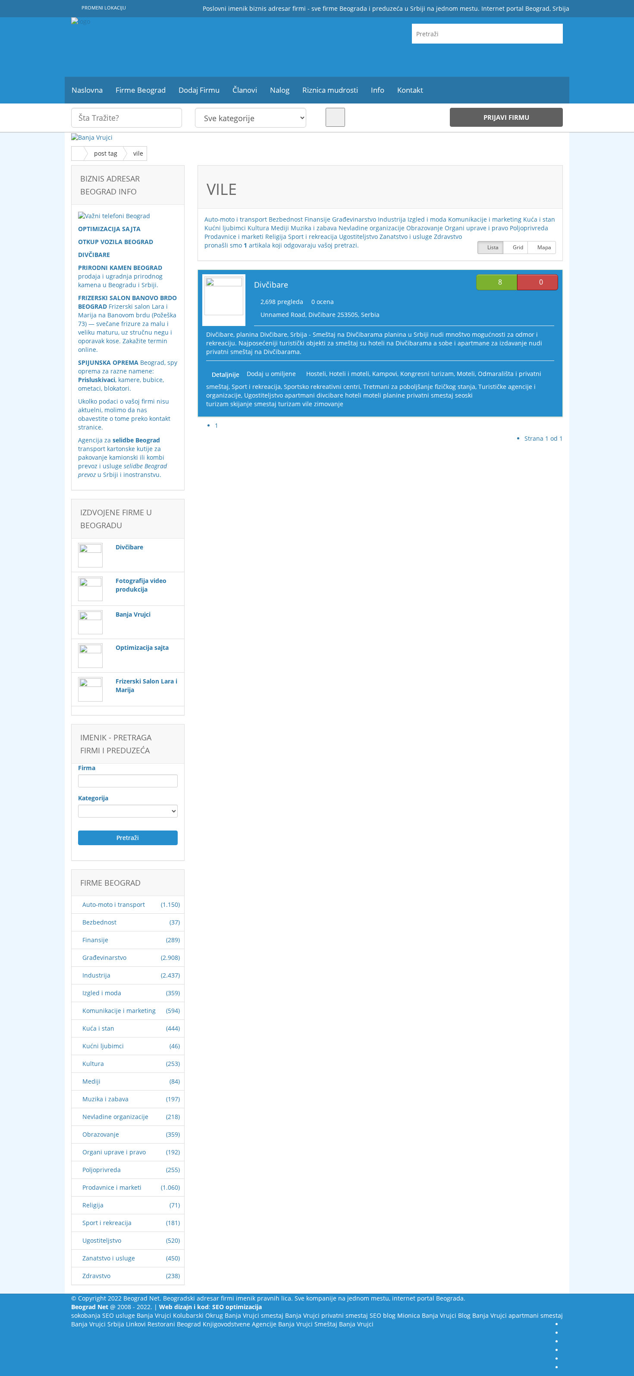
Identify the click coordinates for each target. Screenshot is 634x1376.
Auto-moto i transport (113, 904)
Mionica (408, 1315)
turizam (289, 404)
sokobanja (85, 1315)
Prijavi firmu (506, 117)
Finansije (95, 940)
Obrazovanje (100, 1134)
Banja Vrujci (154, 1315)
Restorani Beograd (174, 1324)
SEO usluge (118, 1315)
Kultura (93, 1063)
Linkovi (136, 1324)
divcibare (330, 395)
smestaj (265, 404)
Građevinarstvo (104, 957)
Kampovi (384, 374)
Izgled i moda (101, 993)
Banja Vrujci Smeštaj (307, 1324)
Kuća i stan (98, 1028)
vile (138, 153)
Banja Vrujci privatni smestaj (326, 1315)
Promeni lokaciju (103, 7)
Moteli (466, 374)
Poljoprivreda (101, 1170)
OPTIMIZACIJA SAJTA (109, 229)
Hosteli (316, 374)
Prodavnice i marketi (111, 1187)
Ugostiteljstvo (101, 1240)
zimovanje (328, 404)
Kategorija (93, 798)
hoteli (353, 395)
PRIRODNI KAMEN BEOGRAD (120, 267)
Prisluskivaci (96, 380)
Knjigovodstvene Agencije (239, 1324)
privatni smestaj (430, 395)
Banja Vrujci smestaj (254, 1315)
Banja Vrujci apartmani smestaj (517, 1315)
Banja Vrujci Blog (446, 1315)
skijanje (241, 404)
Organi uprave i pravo (114, 1152)
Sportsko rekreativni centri (322, 386)
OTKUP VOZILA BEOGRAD (115, 242)
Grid (517, 247)
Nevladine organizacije (115, 1117)
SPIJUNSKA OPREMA (108, 362)
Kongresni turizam (427, 374)
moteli (372, 395)
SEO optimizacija (237, 1307)
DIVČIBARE (94, 255)
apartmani (300, 395)
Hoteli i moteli (349, 374)
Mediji (91, 1081)
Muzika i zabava (105, 1099)
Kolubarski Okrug (198, 1315)
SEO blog (382, 1315)
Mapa (543, 247)
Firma (86, 768)
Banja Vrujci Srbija (97, 1324)
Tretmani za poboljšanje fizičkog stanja (419, 386)
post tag (105, 153)
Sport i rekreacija (107, 1223)
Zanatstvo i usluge (108, 1258)
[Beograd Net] (148, 47)
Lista (492, 247)
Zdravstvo (96, 1276)
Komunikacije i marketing (119, 1010)
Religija (93, 1205)
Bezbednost (99, 922)
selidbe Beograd (136, 440)
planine (394, 395)
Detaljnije (225, 374)
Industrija (96, 975)
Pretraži (127, 838)
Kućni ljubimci (103, 1046)
